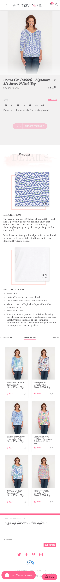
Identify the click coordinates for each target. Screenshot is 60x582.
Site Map (38, 576)
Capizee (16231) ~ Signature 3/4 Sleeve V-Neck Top (15, 493)
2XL (42, 105)
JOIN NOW (8, 540)
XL (30, 105)
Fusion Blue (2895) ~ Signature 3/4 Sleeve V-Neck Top (16, 439)
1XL (36, 105)
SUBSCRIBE (50, 545)
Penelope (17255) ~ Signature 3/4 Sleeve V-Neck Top (42, 493)
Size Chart (52, 100)
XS (6, 105)
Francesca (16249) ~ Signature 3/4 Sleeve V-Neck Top (16, 384)
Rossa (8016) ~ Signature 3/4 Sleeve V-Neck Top (42, 384)
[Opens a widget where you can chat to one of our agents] (49, 577)
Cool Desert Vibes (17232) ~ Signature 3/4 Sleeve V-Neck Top (43, 440)
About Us (41, 571)
